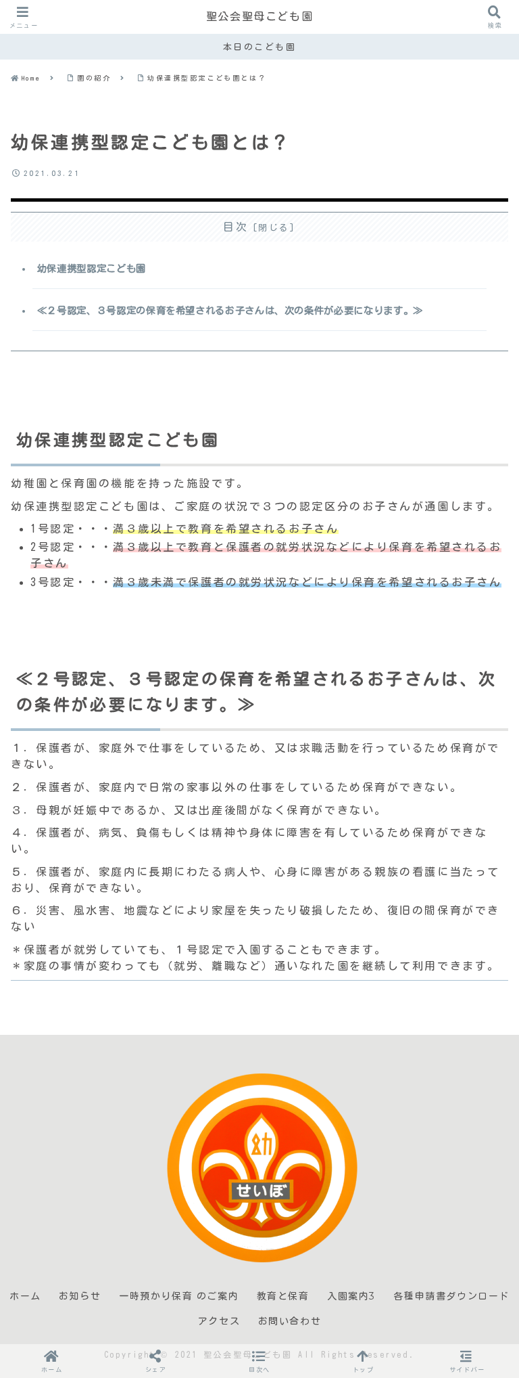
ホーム (25, 1296)
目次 (235, 226)
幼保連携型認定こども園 (91, 268)
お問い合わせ (290, 1321)
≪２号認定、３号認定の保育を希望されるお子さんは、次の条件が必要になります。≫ (230, 310)
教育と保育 (283, 1296)
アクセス (219, 1321)
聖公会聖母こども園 (259, 16)
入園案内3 (351, 1296)
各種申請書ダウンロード (451, 1296)
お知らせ (80, 1296)
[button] (259, 1361)
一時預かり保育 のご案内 (179, 1296)
